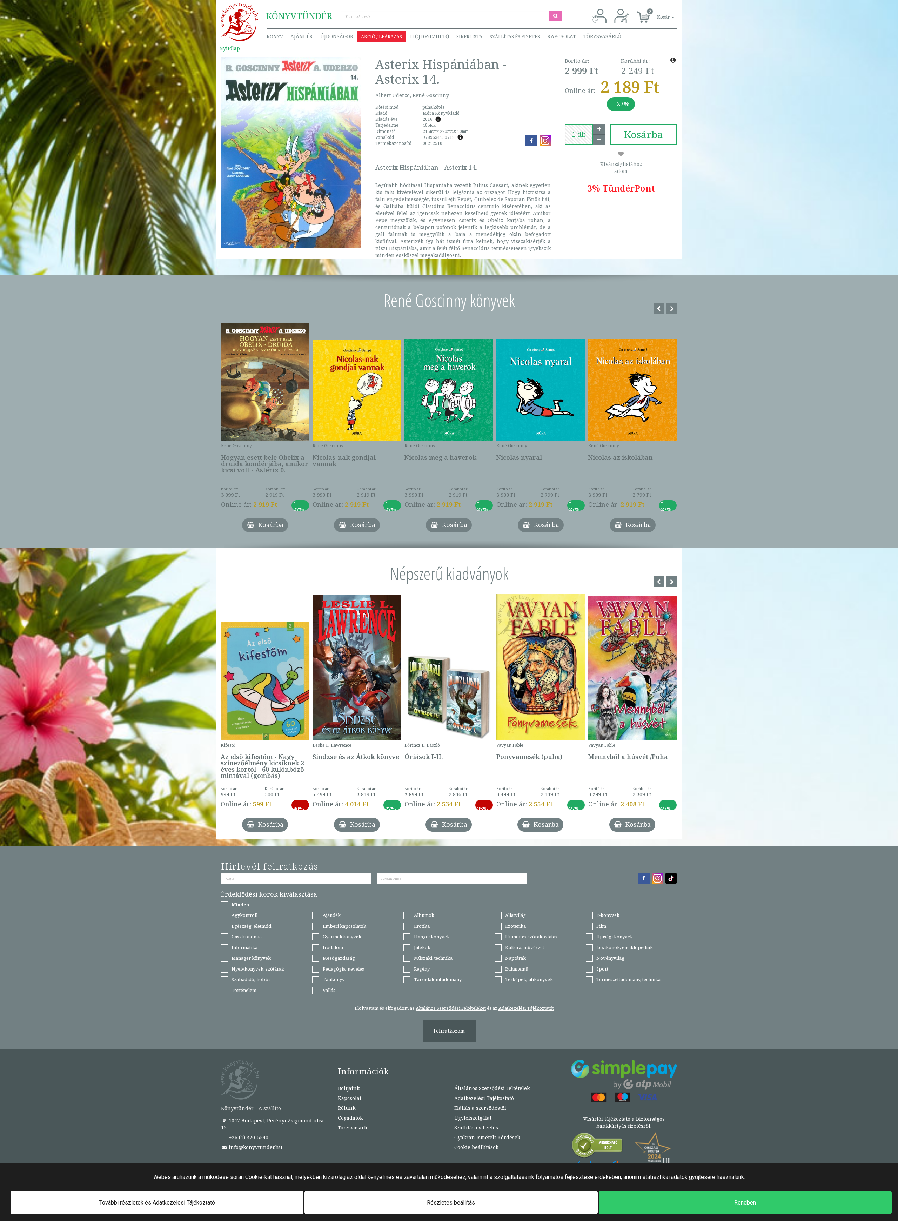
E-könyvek (607, 915)
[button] (657, 13)
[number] (579, 134)
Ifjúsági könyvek (614, 936)
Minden (240, 904)
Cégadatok (350, 1117)
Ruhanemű (516, 969)
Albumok (424, 915)
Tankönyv (334, 979)
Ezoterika (515, 926)
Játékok (422, 947)
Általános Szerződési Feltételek (492, 1088)
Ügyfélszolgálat (472, 1117)
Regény (422, 969)
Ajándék (301, 36)
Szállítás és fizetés (515, 36)
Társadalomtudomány (438, 979)
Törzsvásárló (602, 36)
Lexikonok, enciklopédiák (624, 947)
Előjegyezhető (429, 36)
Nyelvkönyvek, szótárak (258, 969)
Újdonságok (337, 36)
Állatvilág (515, 915)
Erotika (422, 926)
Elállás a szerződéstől (480, 1108)
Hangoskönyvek (432, 936)
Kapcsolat (561, 36)
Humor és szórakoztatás (531, 936)
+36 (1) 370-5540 (247, 1137)
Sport (602, 969)
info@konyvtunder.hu (254, 1147)
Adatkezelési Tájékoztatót (526, 1008)
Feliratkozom (449, 1030)
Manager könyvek (251, 958)
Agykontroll (244, 915)
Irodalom (333, 947)
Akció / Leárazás (381, 36)
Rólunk (346, 1108)
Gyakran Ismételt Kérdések (487, 1137)
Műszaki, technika (433, 958)
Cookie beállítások (476, 1147)
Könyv (275, 36)
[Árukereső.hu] (597, 1146)
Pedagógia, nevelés (343, 969)
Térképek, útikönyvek (529, 979)
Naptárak (515, 958)
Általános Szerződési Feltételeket (451, 1008)
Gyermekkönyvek (342, 936)
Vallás (329, 990)
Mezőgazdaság (339, 958)
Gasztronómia (247, 936)
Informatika (244, 947)
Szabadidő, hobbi (251, 979)
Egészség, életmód (251, 926)
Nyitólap (229, 48)
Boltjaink (349, 1088)
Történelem (244, 990)
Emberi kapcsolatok (344, 926)
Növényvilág (610, 958)
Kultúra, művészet (524, 947)
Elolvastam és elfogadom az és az (454, 1008)
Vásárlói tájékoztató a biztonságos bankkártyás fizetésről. (624, 1122)
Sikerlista (469, 36)
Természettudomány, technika (628, 979)
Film (601, 926)
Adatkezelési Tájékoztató (484, 1098)
